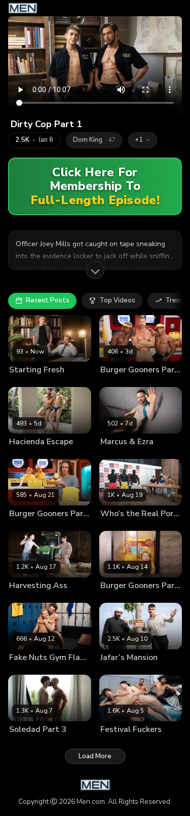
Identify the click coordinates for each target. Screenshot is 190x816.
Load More (95, 756)
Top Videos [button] (117, 300)
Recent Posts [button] (47, 300)
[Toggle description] (95, 270)
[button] (143, 140)
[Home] (22, 8)
